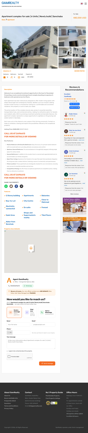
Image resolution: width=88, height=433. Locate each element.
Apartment (11, 20)
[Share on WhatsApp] (6, 186)
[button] (31, 248)
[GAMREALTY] (10, 3)
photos (8, 71)
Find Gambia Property (53, 395)
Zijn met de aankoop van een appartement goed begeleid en (74, 183)
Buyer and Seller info (11, 398)
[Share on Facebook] (16, 186)
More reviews (74, 194)
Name (9, 321)
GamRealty (67, 96)
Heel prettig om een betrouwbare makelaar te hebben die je (73, 160)
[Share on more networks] (21, 186)
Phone (9, 329)
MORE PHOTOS (80, 71)
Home (3, 20)
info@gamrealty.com (35, 406)
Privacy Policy (8, 408)
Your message (11, 337)
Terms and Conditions (11, 406)
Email (34, 321)
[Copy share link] (11, 186)
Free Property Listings (53, 398)
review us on (74, 107)
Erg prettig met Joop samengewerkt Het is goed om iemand (74, 139)
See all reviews (74, 104)
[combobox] (10, 333)
